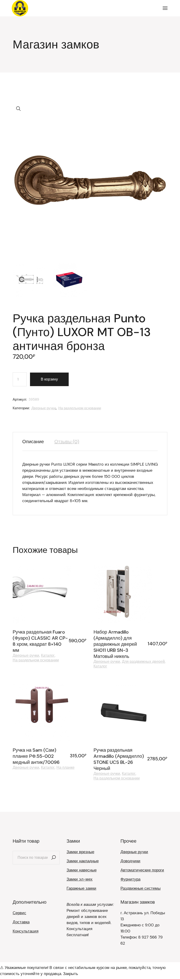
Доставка (21, 922)
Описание (33, 442)
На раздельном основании (79, 408)
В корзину (49, 379)
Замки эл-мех (80, 879)
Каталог (48, 655)
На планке (65, 767)
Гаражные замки (81, 888)
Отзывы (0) (66, 442)
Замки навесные (82, 870)
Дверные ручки (43, 408)
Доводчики (130, 860)
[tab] (35, 441)
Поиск (54, 857)
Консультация (25, 931)
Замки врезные (80, 851)
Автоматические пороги (142, 870)
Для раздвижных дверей (143, 661)
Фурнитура (130, 879)
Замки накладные (83, 860)
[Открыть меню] (165, 8)
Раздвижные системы (140, 888)
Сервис (19, 912)
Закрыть (70, 973)
